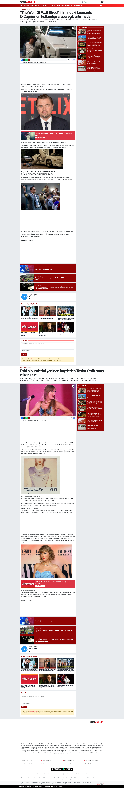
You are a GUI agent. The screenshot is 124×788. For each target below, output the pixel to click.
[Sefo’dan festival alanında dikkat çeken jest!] (65, 326)
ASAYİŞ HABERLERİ (34, 783)
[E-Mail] (30, 299)
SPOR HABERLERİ (77, 782)
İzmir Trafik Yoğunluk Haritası (91, 760)
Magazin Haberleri (25, 9)
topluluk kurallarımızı (33, 358)
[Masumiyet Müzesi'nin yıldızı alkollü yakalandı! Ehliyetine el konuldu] (47, 311)
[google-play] (68, 769)
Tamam (102, 786)
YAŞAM (53, 5)
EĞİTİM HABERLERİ (58, 783)
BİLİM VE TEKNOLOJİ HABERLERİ (46, 783)
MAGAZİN (47, 5)
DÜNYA (58, 5)
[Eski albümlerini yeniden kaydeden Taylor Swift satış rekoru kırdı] (48, 400)
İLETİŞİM (27, 782)
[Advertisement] (48, 73)
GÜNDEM (26, 5)
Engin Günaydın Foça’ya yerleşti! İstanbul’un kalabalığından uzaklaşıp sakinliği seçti (47, 334)
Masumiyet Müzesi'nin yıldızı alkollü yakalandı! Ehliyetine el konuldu (47, 317)
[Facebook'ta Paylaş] (22, 60)
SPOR (42, 5)
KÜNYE (22, 782)
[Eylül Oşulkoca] (24, 296)
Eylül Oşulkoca (24, 62)
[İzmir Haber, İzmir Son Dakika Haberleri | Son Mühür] (27, 2)
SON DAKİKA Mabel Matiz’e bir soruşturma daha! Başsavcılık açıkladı (28, 334)
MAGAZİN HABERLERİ (87, 782)
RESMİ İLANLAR (69, 5)
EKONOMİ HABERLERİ (67, 782)
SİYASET (32, 5)
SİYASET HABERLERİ (57, 782)
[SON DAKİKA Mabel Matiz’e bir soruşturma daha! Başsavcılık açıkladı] (29, 326)
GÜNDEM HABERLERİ (46, 782)
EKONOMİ (37, 5)
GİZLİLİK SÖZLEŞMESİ (36, 782)
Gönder (24, 354)
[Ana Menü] (103, 5)
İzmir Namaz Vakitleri (69, 760)
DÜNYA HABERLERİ (24, 783)
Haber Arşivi (88, 763)
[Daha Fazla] (29, 60)
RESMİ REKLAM (78, 5)
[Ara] (101, 5)
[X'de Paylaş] (24, 60)
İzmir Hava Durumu (47, 760)
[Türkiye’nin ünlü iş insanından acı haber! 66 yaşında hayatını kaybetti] (29, 311)
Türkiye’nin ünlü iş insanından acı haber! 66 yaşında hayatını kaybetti (29, 317)
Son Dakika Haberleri (68, 763)
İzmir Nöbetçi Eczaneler (27, 760)
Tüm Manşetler (46, 763)
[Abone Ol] (74, 59)
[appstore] (56, 769)
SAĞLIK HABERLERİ (82, 783)
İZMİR (21, 5)
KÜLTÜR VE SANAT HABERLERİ (71, 783)
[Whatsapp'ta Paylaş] (26, 60)
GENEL (62, 5)
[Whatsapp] (62, 757)
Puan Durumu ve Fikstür (27, 763)
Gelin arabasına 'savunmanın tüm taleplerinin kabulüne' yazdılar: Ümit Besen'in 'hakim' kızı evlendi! (65, 318)
